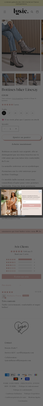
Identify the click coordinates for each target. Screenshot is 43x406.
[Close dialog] (40, 191)
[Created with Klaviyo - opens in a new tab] (21, 215)
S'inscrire (31, 205)
